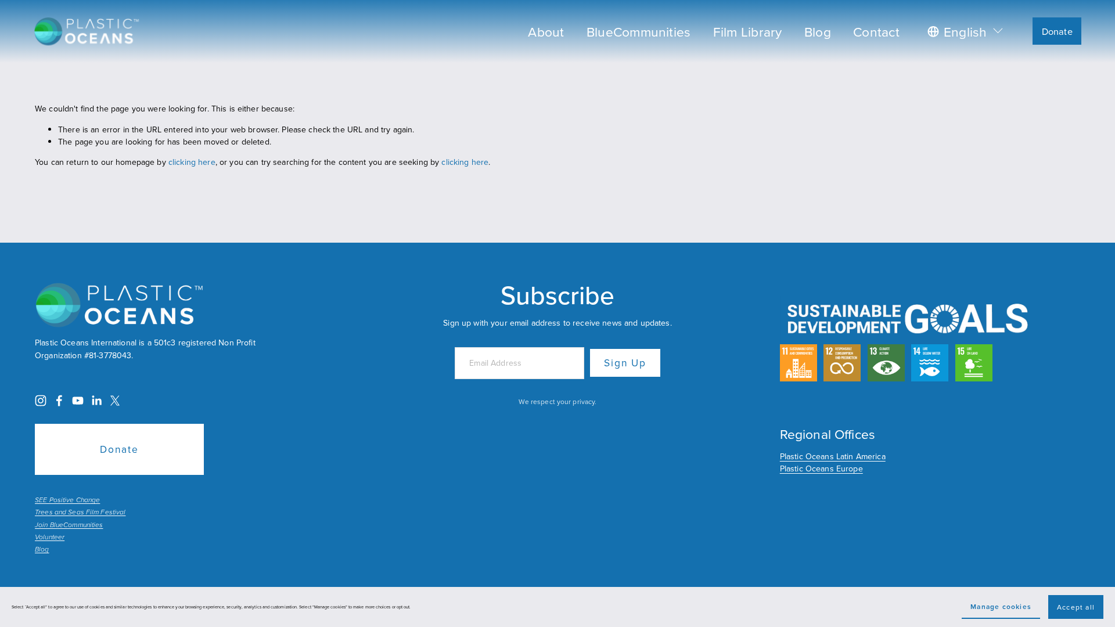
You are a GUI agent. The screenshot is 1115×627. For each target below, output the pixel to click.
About (546, 31)
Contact (876, 31)
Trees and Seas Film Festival (80, 512)
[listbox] (966, 31)
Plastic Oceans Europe (821, 468)
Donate (1057, 31)
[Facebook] (59, 400)
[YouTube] (78, 400)
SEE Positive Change (67, 500)
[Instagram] (40, 400)
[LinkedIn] (96, 400)
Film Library (747, 31)
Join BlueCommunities (69, 525)
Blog (817, 31)
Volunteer (49, 537)
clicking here (191, 162)
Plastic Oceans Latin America (833, 456)
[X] (115, 400)
